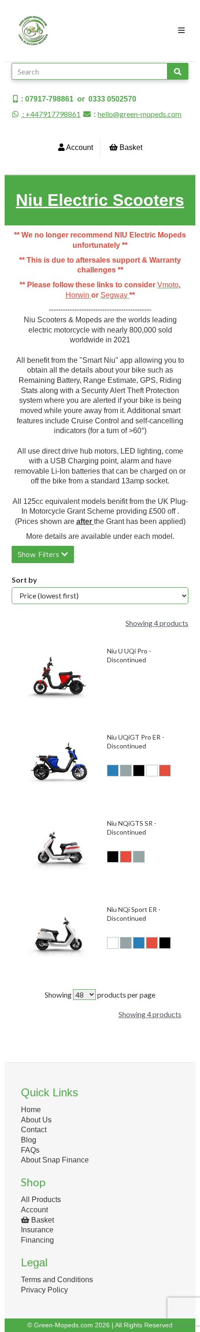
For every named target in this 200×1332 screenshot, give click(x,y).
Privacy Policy (44, 1290)
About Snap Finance (55, 1160)
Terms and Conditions (57, 1280)
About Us (36, 1120)
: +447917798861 (50, 113)
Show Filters (39, 554)
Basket (130, 147)
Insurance (37, 1230)
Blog (28, 1140)
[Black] (139, 770)
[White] (152, 770)
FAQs (30, 1150)
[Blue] (113, 770)
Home (31, 1110)
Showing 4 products (157, 622)
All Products (41, 1199)
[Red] (165, 770)
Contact (34, 1130)
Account (79, 147)
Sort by (24, 579)
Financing (37, 1240)
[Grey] (126, 770)
